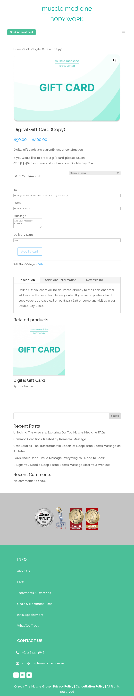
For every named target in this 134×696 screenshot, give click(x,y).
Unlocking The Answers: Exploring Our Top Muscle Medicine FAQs (59, 432)
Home (17, 49)
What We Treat (28, 625)
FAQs (21, 582)
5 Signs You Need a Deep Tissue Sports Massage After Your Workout (61, 465)
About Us (23, 571)
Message (19, 216)
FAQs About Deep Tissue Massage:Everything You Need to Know (59, 458)
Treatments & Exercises (34, 593)
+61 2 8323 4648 (33, 652)
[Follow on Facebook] (16, 675)
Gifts (27, 49)
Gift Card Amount (28, 176)
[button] (115, 60)
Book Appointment (21, 32)
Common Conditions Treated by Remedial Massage (49, 439)
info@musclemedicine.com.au (43, 663)
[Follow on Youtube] (29, 675)
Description (26, 280)
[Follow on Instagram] (22, 675)
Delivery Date (23, 234)
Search (115, 415)
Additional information (60, 280)
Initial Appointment (30, 615)
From (17, 203)
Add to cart (29, 252)
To (15, 190)
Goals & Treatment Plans (34, 604)
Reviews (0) (94, 280)
